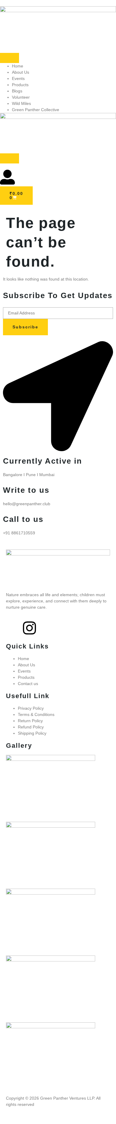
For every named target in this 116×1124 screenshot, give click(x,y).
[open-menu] (9, 58)
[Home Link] (58, 117)
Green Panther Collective (35, 109)
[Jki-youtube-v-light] (45, 628)
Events (18, 78)
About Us (20, 72)
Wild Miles (21, 103)
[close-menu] (9, 158)
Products (20, 84)
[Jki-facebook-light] (13, 628)
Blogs (17, 91)
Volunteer (21, 97)
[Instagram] (29, 628)
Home (17, 66)
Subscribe (25, 327)
